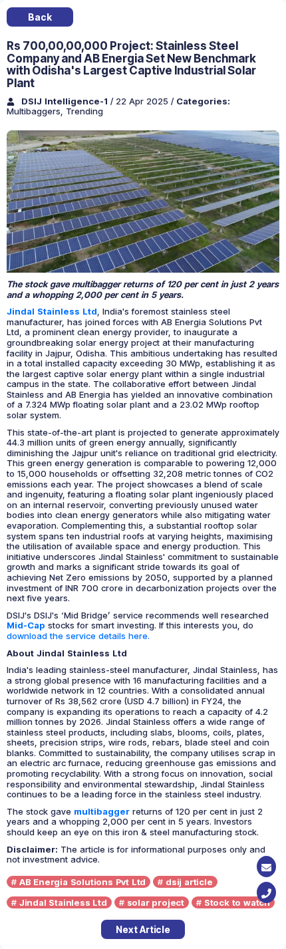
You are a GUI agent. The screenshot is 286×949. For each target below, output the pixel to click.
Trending (84, 111)
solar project (155, 902)
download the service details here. (78, 635)
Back (39, 17)
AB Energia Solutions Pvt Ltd (82, 882)
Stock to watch (237, 902)
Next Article (143, 929)
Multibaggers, (36, 111)
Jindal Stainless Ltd (63, 902)
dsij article (189, 882)
